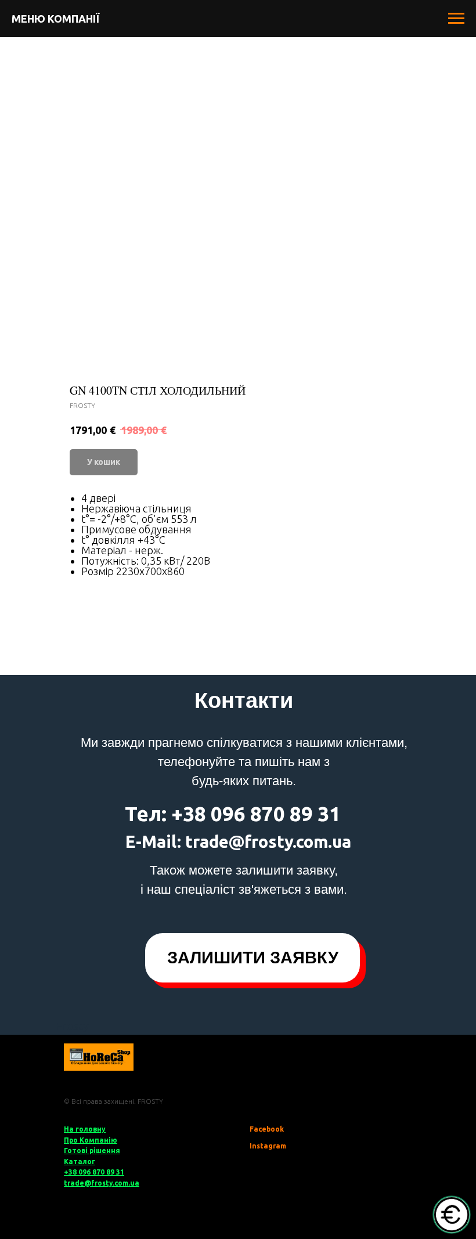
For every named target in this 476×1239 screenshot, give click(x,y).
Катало (78, 1161)
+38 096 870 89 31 (94, 1172)
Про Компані (87, 1140)
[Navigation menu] (456, 18)
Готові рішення (92, 1150)
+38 (188, 813)
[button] (252, 957)
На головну (85, 1129)
